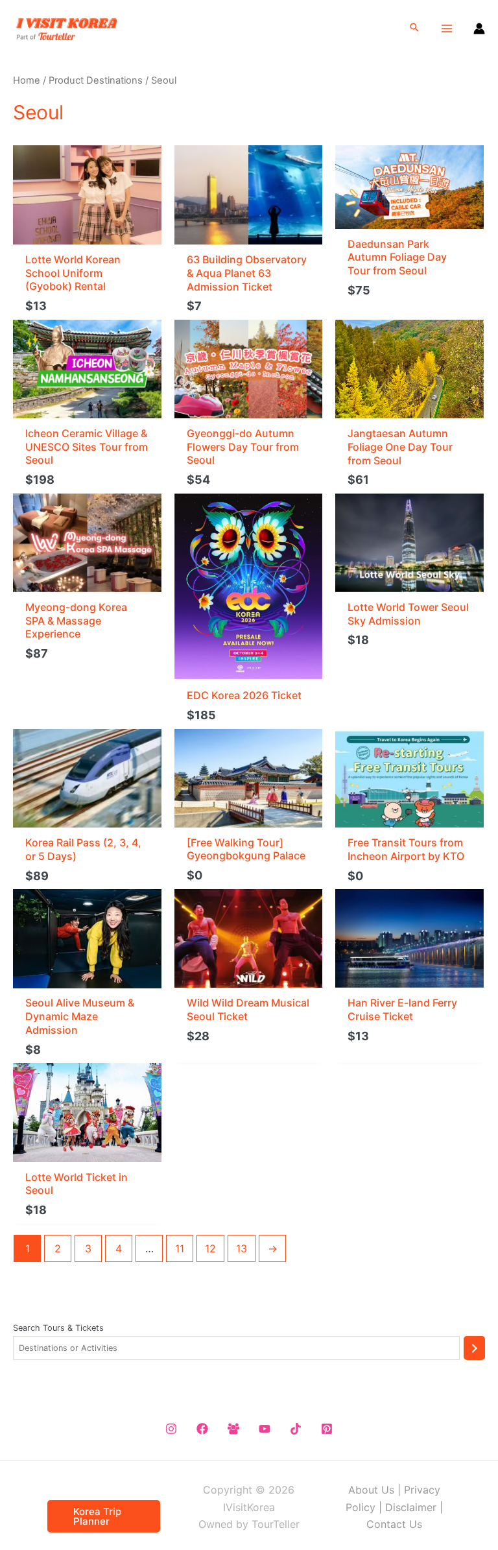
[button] (414, 28)
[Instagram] (171, 1428)
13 (241, 1248)
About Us (371, 1489)
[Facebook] (202, 1428)
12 (210, 1248)
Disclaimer (410, 1507)
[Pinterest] (326, 1428)
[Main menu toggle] (446, 28)
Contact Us (394, 1524)
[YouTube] (264, 1428)
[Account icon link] (479, 28)
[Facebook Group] (233, 1428)
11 (179, 1248)
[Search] (474, 1348)
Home (26, 80)
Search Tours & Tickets (58, 1328)
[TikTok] (295, 1428)
